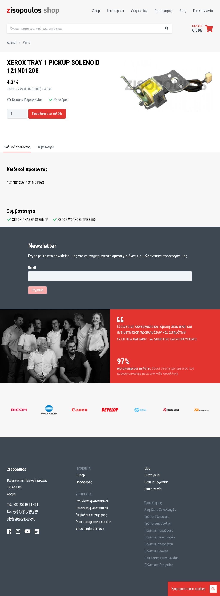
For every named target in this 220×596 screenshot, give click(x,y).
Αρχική (11, 43)
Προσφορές (163, 10)
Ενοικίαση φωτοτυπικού (92, 501)
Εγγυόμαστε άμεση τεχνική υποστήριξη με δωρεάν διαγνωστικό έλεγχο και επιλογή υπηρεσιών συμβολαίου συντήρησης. (141, 38)
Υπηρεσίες (139, 10)
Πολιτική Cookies (156, 551)
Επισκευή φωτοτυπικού (92, 508)
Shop (96, 10)
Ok (213, 589)
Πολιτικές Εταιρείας (158, 565)
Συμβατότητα (45, 147)
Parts (26, 43)
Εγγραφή (37, 290)
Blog (182, 10)
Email (32, 268)
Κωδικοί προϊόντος (17, 147)
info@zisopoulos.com (21, 518)
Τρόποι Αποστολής (157, 523)
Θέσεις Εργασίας (156, 482)
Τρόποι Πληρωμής (156, 517)
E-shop (80, 475)
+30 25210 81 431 (25, 504)
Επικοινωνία (203, 10)
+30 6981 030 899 (25, 511)
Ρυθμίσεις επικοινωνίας (161, 558)
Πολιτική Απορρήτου (158, 544)
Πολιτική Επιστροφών (159, 537)
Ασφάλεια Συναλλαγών (160, 510)
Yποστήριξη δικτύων (90, 529)
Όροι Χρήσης (153, 503)
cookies (200, 589)
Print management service (93, 522)
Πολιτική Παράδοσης (158, 530)
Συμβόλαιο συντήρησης (91, 515)
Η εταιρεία (115, 10)
